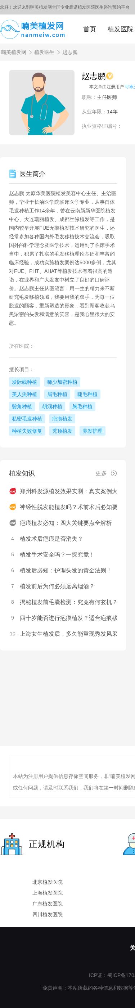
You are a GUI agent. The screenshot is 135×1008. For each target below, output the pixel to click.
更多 (101, 473)
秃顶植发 (62, 431)
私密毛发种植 (27, 419)
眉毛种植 (57, 394)
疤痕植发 (62, 419)
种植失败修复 (27, 431)
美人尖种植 (24, 394)
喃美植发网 (13, 52)
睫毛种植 (87, 394)
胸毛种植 (82, 406)
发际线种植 (24, 382)
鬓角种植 (22, 406)
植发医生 (44, 52)
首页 (89, 29)
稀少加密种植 (62, 382)
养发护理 (92, 431)
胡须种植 (52, 406)
